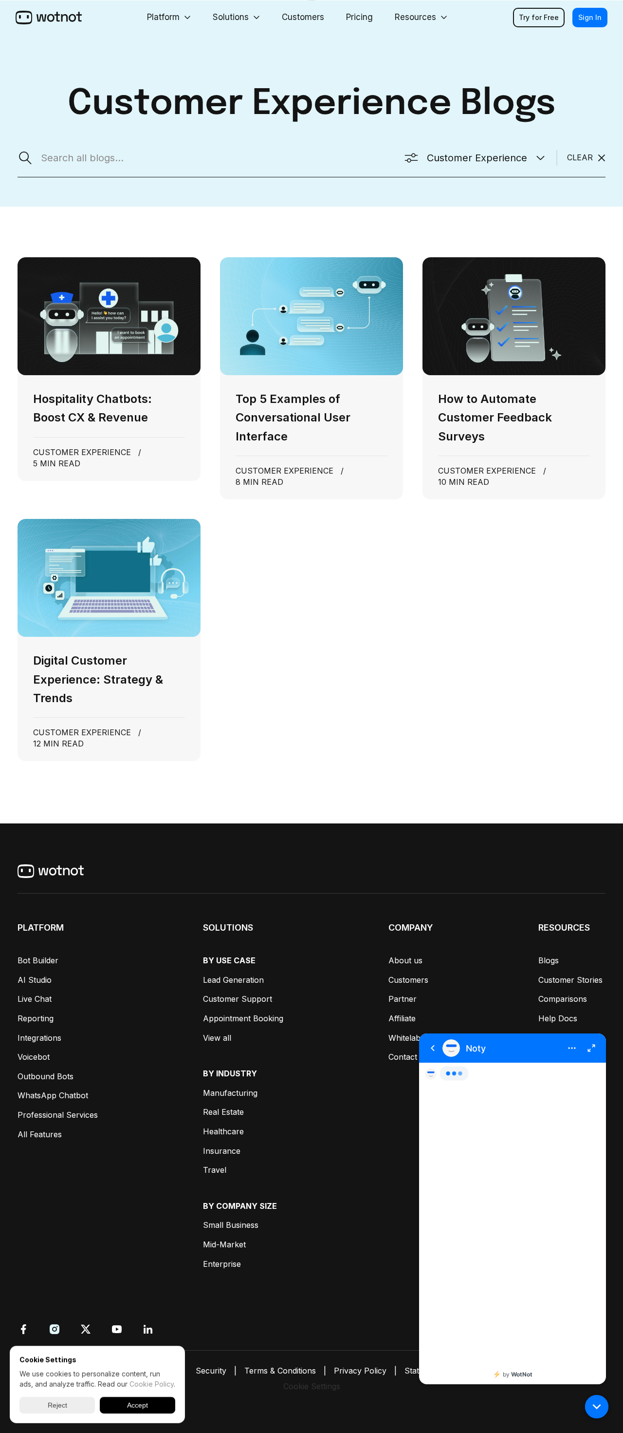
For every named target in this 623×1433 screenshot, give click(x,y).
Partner (402, 999)
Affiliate (402, 1018)
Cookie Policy (151, 1384)
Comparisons (562, 999)
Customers (408, 980)
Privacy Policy (360, 1371)
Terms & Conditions (280, 1371)
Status (416, 1371)
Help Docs (557, 1018)
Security (211, 1371)
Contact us (408, 1057)
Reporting (36, 1018)
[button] (596, 1406)
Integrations (39, 1038)
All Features (40, 1134)
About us (405, 960)
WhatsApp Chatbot (53, 1095)
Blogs (548, 960)
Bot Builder (38, 960)
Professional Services (58, 1115)
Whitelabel (407, 1038)
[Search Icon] (71, 158)
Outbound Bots (45, 1076)
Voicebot (34, 1057)
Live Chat (35, 999)
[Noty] (512, 1208)
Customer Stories (570, 980)
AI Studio (35, 980)
